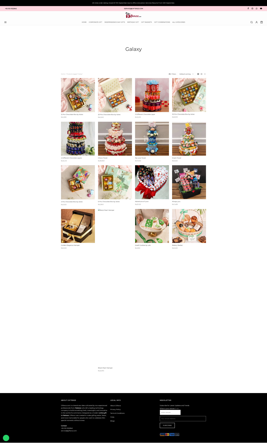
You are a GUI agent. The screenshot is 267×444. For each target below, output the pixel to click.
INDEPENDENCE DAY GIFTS (115, 22)
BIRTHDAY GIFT (133, 22)
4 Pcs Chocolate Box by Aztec (72, 202)
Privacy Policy (115, 409)
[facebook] (248, 9)
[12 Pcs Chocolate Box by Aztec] (78, 95)
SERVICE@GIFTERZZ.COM (133, 9)
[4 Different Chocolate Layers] (78, 139)
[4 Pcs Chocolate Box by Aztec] (78, 182)
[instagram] (252, 9)
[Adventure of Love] (152, 182)
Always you (176, 201)
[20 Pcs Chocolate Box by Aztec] (115, 95)
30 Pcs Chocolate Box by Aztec (183, 114)
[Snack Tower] (189, 139)
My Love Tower (140, 158)
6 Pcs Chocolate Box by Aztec (109, 202)
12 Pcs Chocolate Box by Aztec (72, 114)
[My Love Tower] (152, 139)
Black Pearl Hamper (105, 368)
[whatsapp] (256, 9)
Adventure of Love (141, 201)
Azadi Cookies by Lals (143, 245)
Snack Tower (176, 158)
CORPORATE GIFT (95, 22)
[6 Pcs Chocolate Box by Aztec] (115, 182)
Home (63, 74)
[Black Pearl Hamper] (115, 287)
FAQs (112, 417)
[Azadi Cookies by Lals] (152, 226)
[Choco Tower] (115, 139)
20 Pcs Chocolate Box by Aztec (109, 114)
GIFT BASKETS (146, 22)
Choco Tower (103, 158)
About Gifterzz (115, 406)
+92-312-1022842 (11, 9)
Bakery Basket (177, 245)
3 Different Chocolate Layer (145, 114)
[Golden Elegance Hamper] (78, 226)
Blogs (112, 421)
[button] (6, 438)
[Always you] (189, 182)
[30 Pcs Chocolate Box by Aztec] (189, 95)
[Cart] (261, 22)
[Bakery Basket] (189, 226)
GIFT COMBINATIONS (162, 22)
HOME (84, 22)
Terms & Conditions (117, 413)
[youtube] (261, 9)
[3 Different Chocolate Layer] (152, 95)
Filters (173, 74)
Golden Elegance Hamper (70, 245)
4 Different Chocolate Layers (71, 158)
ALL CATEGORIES (178, 22)
